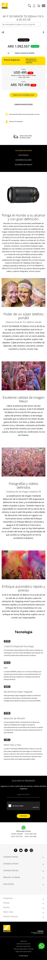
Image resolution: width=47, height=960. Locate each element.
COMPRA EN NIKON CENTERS (23, 104)
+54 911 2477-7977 (17, 836)
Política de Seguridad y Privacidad (23, 949)
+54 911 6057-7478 (30, 834)
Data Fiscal (23, 941)
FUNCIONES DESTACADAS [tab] (23, 150)
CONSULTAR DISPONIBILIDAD (23, 95)
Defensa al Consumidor (23, 944)
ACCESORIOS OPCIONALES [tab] (23, 165)
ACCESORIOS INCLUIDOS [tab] (23, 160)
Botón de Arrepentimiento (23, 951)
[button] (4, 32)
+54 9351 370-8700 (17, 834)
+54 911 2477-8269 (30, 836)
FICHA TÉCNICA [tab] (23, 155)
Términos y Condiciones (23, 946)
